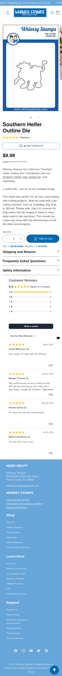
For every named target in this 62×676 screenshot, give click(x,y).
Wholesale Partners (16, 593)
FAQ (8, 588)
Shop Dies (11, 537)
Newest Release (14, 527)
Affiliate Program (14, 583)
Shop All (10, 522)
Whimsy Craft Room (16, 568)
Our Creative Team (15, 573)
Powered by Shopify (15, 668)
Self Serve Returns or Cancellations (17, 621)
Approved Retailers (16, 507)
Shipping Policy (14, 628)
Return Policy (13, 615)
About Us (11, 563)
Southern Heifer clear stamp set (22, 177)
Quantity (7, 232)
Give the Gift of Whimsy (18, 547)
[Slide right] (38, 117)
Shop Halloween (14, 542)
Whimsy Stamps (24, 664)
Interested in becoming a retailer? (24, 503)
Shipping (6, 161)
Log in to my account (18, 499)
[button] (8, 12)
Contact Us (11, 609)
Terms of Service (14, 638)
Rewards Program (15, 578)
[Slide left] (23, 117)
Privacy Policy (13, 633)
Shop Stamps (13, 532)
